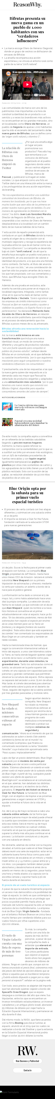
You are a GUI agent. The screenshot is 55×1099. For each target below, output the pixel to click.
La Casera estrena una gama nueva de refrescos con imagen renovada (31, 407)
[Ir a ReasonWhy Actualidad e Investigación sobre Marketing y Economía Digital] (27, 4)
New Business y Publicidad (27, 1061)
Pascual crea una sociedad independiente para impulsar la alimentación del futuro (31, 422)
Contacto (28, 1070)
